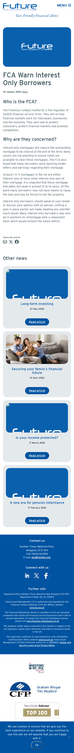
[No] (69, 737)
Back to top (62, 747)
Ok (37, 745)
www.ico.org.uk (45, 639)
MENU (62, 5)
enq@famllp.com (41, 557)
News (25, 92)
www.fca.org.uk (37, 607)
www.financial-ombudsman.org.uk (43, 621)
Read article (37, 321)
